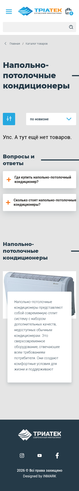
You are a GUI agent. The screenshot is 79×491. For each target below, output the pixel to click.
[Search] (71, 27)
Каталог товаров (37, 43)
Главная (15, 43)
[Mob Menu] (9, 12)
